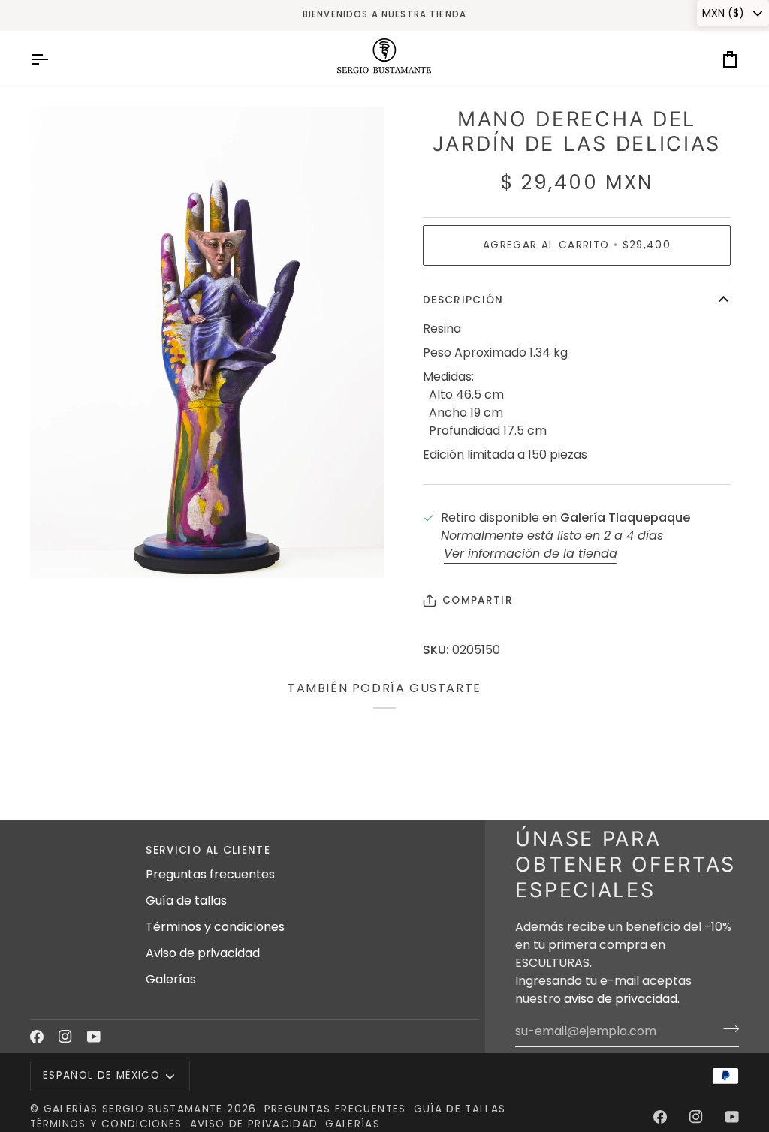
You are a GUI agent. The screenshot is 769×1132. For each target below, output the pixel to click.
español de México (101, 1075)
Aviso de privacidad (203, 953)
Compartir (477, 600)
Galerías (171, 979)
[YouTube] (94, 1036)
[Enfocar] (58, 550)
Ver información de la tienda (530, 553)
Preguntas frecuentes (210, 874)
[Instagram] (65, 1036)
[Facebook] (37, 1036)
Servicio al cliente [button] (208, 850)
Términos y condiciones (215, 926)
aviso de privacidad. (622, 998)
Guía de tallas (186, 900)
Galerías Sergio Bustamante (133, 1109)
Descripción (463, 300)
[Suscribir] (726, 1029)
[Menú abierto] (52, 60)
